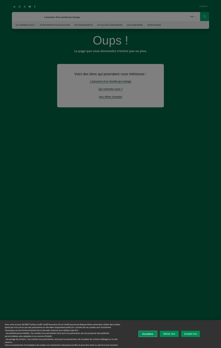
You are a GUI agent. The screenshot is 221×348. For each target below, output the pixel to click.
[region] (110, 334)
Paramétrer (147, 333)
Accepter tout (190, 333)
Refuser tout (169, 333)
